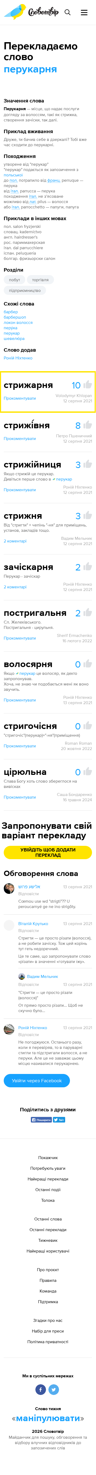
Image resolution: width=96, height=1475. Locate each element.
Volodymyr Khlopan (74, 395)
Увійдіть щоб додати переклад (48, 853)
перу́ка (10, 327)
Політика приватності (47, 1341)
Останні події (48, 1189)
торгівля (40, 279)
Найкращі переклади (48, 1178)
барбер (11, 311)
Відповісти (28, 893)
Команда (48, 1290)
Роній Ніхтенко (18, 357)
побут (14, 279)
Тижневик (47, 1240)
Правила (48, 1280)
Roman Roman (78, 743)
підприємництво (25, 290)
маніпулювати (48, 1418)
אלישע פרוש (29, 886)
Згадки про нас (47, 1320)
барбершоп (15, 317)
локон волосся (18, 322)
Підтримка (48, 1301)
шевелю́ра (14, 338)
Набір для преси (48, 1331)
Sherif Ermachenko (74, 635)
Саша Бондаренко (74, 794)
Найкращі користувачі (48, 1250)
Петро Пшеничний (74, 435)
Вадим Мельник (76, 538)
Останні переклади (48, 1229)
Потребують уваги (47, 1168)
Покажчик (48, 1157)
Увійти (37, 1080)
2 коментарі (15, 540)
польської (13, 174)
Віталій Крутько (33, 923)
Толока (48, 1200)
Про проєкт (48, 1269)
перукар (12, 333)
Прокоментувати (20, 398)
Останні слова (48, 1218)
